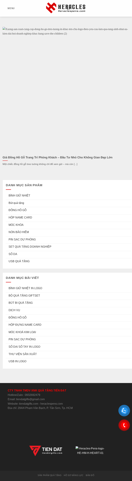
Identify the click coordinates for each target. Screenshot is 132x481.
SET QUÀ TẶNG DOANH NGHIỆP (30, 246)
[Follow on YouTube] (78, 464)
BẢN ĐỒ (90, 475)
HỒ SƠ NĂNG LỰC (74, 475)
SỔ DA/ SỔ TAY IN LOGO (24, 346)
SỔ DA (13, 254)
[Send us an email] (66, 464)
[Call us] (70, 464)
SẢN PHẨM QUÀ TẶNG (49, 475)
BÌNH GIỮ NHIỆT (19, 195)
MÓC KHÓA (16, 224)
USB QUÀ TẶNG (19, 261)
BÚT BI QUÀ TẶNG (21, 303)
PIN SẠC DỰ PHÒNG (22, 239)
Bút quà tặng (16, 202)
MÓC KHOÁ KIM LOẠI (22, 332)
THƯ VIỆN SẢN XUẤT (23, 354)
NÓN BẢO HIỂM (19, 232)
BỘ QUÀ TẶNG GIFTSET (24, 295)
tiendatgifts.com (28, 403)
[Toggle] (129, 196)
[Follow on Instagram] (57, 464)
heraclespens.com (51, 403)
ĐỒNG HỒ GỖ (17, 210)
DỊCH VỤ (14, 310)
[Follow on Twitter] (61, 464)
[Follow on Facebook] (53, 464)
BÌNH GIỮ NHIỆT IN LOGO (25, 288)
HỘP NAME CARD (20, 217)
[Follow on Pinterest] (74, 464)
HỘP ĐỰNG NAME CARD (25, 324)
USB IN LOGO (17, 361)
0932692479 (32, 394)
